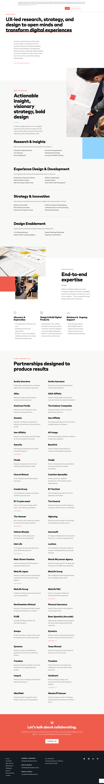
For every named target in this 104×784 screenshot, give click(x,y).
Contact (8, 775)
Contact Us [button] (51, 741)
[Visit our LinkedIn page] (93, 759)
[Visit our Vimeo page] (97, 759)
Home (7, 758)
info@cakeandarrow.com (29, 761)
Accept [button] (67, 8)
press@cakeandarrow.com (29, 774)
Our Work (9, 761)
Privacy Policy (10, 773)
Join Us (8, 770)
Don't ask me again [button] (75, 8)
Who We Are (9, 763)
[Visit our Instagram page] (88, 759)
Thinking (9, 768)
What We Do (9, 766)
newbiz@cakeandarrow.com (30, 767)
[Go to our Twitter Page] (84, 759)
